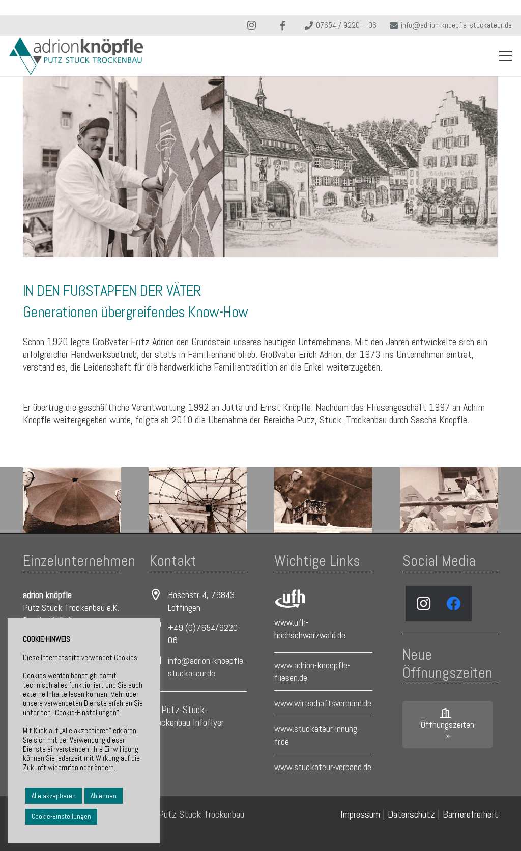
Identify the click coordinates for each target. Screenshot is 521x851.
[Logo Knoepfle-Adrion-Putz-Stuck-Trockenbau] (76, 56)
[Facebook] (454, 603)
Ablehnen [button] (104, 795)
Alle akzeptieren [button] (54, 795)
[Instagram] (252, 25)
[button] (505, 56)
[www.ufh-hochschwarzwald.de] (289, 598)
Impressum (360, 814)
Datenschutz (411, 814)
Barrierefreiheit (470, 814)
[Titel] (283, 25)
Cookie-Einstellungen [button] (61, 816)
